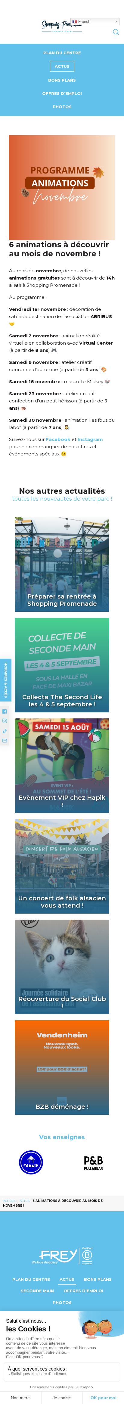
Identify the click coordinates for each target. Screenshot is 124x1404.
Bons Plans (62, 80)
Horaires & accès (6, 680)
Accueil (10, 1201)
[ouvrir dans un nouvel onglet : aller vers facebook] (4, 711)
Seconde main (37, 1290)
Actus (62, 66)
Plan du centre (62, 52)
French (83, 21)
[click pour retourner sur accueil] (31, 1162)
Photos (62, 106)
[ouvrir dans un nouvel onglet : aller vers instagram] (4, 721)
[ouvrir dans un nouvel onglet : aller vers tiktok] (4, 731)
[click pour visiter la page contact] (4, 740)
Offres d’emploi (62, 93)
